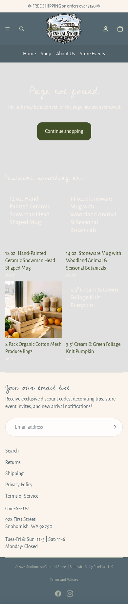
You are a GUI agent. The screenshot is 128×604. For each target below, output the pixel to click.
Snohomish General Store (46, 567)
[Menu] (7, 28)
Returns (13, 462)
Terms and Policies (64, 579)
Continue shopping (64, 131)
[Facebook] (58, 593)
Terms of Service (21, 496)
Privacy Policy (18, 484)
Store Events (92, 53)
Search (12, 450)
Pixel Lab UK (103, 567)
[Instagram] (70, 593)
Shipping (14, 473)
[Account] (105, 29)
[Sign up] (113, 427)
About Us (65, 53)
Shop (46, 53)
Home (29, 53)
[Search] (21, 29)
